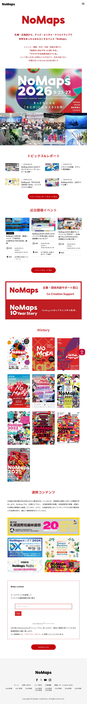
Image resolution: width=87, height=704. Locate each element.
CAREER (10, 233)
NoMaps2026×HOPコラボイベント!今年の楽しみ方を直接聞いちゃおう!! (43, 236)
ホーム (16, 685)
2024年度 (38, 690)
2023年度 (78, 688)
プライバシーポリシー (33, 634)
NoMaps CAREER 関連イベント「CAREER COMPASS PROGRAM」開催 (17, 239)
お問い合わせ (26, 685)
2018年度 (28, 688)
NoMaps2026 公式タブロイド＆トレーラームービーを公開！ (31, 169)
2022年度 (68, 688)
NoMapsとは (43, 647)
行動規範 (48, 685)
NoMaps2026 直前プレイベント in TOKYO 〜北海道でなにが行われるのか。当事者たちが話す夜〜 (69, 235)
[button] (82, 352)
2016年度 (9, 688)
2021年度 (58, 688)
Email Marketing (38, 623)
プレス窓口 (38, 685)
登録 (18, 613)
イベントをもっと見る (43, 270)
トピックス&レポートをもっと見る (43, 196)
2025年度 (48, 690)
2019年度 (38, 688)
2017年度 (18, 688)
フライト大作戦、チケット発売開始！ (70, 168)
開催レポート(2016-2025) (64, 685)
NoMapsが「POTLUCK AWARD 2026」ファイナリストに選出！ (31, 184)
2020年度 (48, 688)
